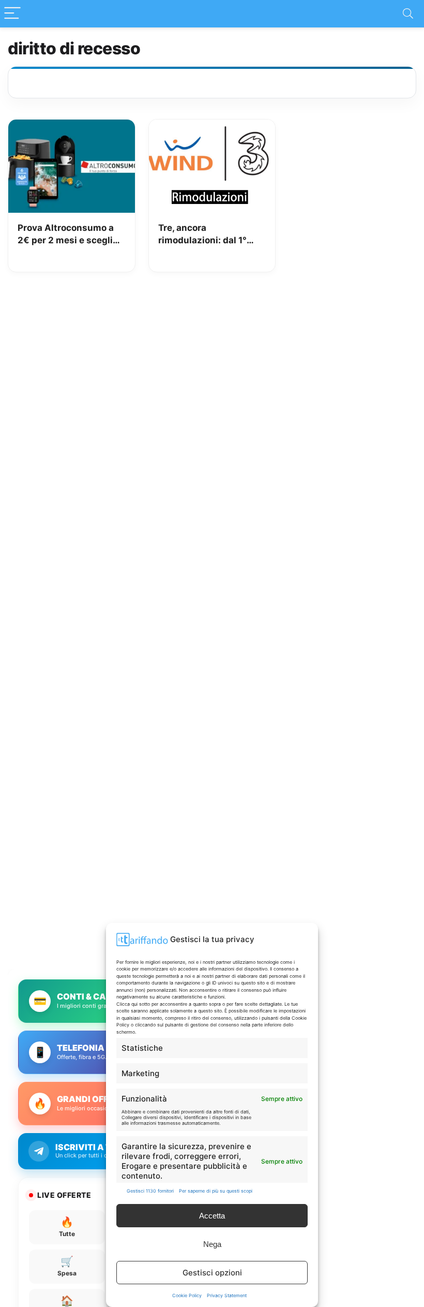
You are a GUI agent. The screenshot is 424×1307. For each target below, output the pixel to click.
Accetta (212, 1215)
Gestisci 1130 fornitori (150, 1191)
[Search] (408, 13)
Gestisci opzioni (212, 1272)
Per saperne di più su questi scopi (215, 1191)
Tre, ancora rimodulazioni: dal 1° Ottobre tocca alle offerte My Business (202, 235)
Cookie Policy (187, 1295)
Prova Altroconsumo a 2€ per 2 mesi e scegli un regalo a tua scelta (66, 235)
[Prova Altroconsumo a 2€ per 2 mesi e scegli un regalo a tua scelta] (71, 127)
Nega (212, 1244)
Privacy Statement (227, 1295)
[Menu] (12, 13)
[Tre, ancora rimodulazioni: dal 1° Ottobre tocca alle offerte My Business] (212, 127)
